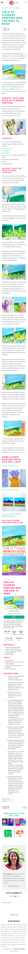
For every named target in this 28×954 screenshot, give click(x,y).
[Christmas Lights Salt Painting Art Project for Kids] (8, 833)
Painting (17, 8)
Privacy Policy (14, 951)
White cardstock (7, 148)
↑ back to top (14, 914)
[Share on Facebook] (3, 29)
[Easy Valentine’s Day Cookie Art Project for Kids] (20, 822)
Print (14, 617)
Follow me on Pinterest (8, 514)
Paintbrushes (6, 150)
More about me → (14, 886)
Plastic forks (5, 155)
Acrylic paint (5, 142)
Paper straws (6, 153)
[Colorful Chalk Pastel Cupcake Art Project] (8, 822)
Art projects (10, 8)
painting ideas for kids (10, 58)
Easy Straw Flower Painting (10, 465)
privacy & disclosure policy (12, 115)
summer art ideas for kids (17, 452)
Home (4, 8)
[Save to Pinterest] (6, 29)
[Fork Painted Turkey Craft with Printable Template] (20, 833)
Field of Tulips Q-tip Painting (10, 489)
